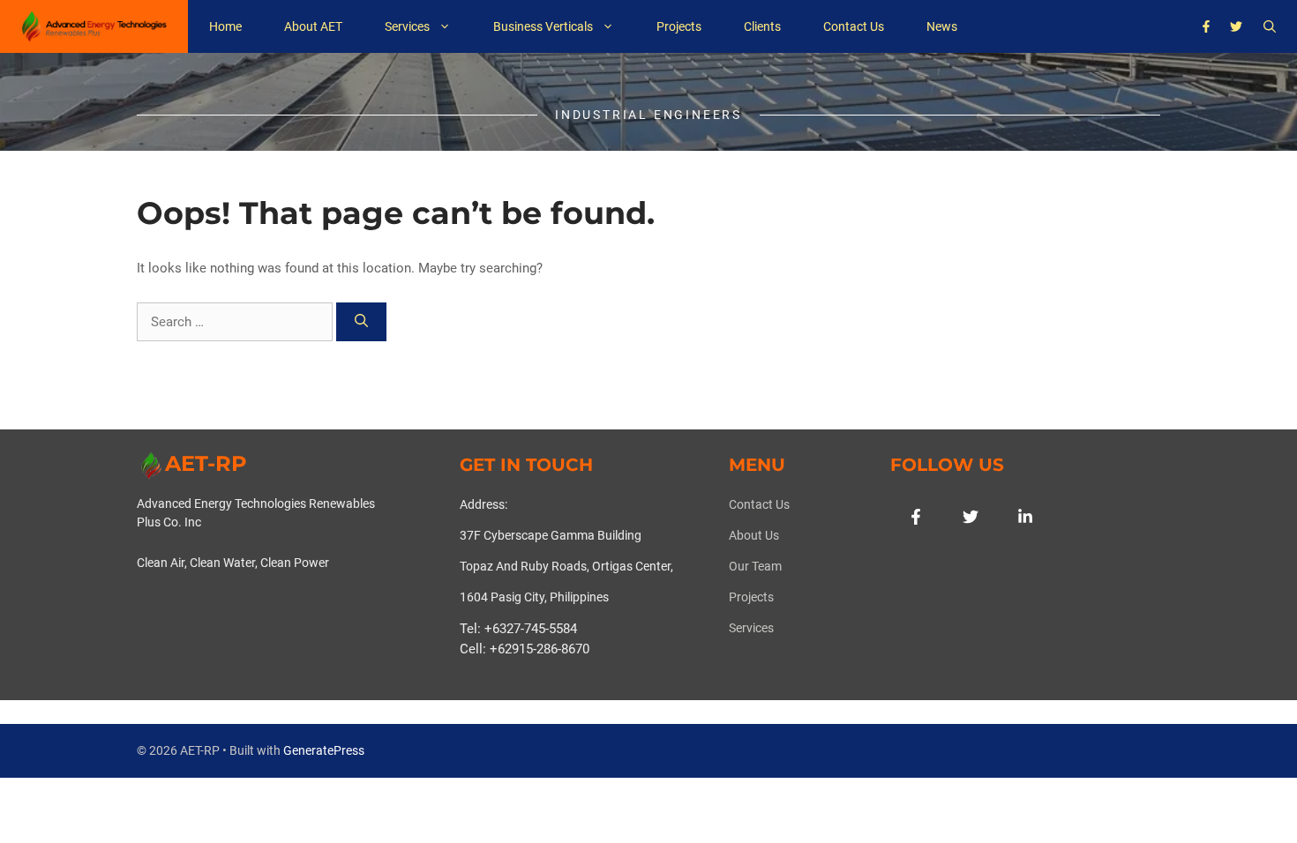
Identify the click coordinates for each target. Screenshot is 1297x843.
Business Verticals (543, 26)
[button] (1269, 26)
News (941, 26)
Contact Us (853, 26)
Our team (755, 566)
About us (754, 535)
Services (407, 26)
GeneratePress (323, 750)
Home (225, 26)
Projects (678, 26)
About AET (313, 26)
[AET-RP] (94, 26)
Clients (762, 26)
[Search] (361, 322)
